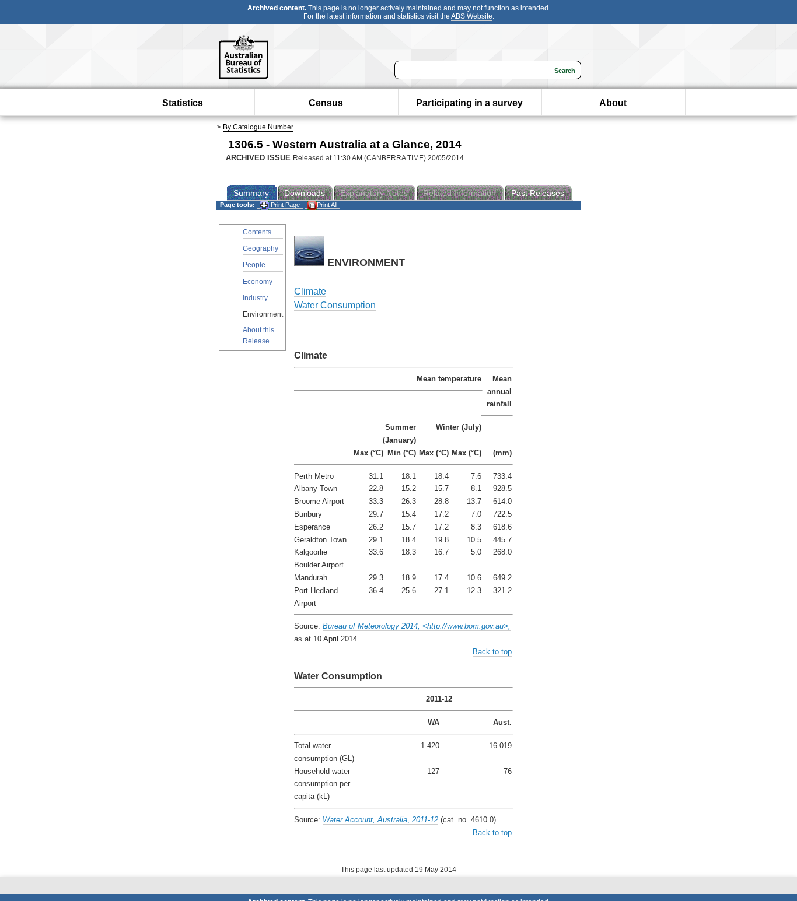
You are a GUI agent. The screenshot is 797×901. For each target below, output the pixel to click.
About (613, 103)
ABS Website (471, 16)
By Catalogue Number (258, 127)
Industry (255, 298)
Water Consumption (335, 305)
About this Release (258, 335)
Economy (257, 282)
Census (326, 103)
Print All (327, 204)
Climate (310, 291)
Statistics (182, 103)
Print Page (284, 204)
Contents (257, 232)
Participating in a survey (469, 103)
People (254, 265)
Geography (260, 248)
